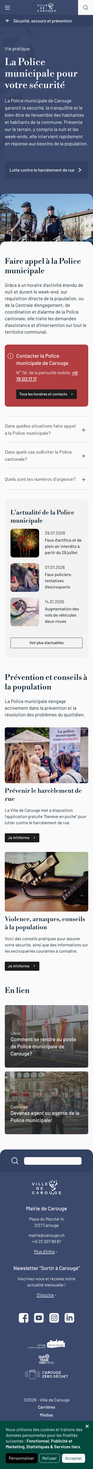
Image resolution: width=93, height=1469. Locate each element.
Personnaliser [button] (21, 1458)
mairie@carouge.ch (46, 1235)
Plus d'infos (44, 1251)
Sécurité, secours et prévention (42, 20)
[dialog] (46, 1445)
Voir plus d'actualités (46, 642)
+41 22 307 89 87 (46, 1241)
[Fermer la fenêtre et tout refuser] (87, 1424)
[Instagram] (54, 1318)
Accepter (73, 1458)
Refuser (49, 1458)
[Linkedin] (69, 1318)
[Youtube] (39, 1318)
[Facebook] (23, 1318)
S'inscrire (45, 1294)
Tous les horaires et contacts (43, 394)
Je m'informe (19, 837)
